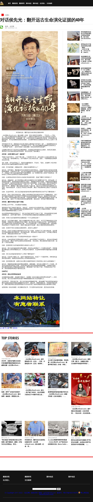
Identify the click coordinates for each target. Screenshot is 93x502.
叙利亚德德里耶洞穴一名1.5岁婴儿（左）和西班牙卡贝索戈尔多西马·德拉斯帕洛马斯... (86, 71)
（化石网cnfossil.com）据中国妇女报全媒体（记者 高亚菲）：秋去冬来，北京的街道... (81, 411)
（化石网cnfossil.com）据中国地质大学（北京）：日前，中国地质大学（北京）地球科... (35, 361)
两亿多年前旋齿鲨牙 (52, 389)
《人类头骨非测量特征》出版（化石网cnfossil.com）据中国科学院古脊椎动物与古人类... (86, 176)
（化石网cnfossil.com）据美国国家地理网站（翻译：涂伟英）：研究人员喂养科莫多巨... (86, 120)
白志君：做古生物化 (76, 438)
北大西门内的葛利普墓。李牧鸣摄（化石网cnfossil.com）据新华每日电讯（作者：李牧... (58, 362)
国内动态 (28, 3)
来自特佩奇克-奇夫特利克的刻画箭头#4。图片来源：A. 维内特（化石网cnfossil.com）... (86, 60)
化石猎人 (42, 3)
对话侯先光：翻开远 (29, 437)
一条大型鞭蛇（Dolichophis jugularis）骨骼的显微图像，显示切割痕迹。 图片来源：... (86, 108)
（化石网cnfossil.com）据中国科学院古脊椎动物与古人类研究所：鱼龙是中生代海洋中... (86, 200)
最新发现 (15, 3)
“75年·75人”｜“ (28, 388)
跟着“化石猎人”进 (5, 437)
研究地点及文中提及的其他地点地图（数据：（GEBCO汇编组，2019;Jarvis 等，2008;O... (86, 48)
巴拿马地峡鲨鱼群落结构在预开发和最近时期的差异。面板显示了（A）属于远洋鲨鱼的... (86, 144)
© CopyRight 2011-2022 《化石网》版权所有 (21, 493)
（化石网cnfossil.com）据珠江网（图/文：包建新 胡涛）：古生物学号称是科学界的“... (81, 361)
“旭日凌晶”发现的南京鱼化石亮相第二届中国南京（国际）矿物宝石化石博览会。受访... (11, 442)
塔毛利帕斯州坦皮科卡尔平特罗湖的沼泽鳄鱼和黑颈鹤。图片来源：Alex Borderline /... (86, 36)
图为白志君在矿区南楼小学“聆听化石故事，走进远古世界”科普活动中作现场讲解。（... (81, 442)
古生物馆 (49, 3)
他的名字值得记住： (52, 358)
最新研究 (22, 3)
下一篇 (7, 328)
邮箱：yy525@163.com (47, 493)
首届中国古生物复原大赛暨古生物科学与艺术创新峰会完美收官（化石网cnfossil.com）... (86, 188)
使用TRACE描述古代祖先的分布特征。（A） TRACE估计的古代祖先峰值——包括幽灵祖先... (86, 164)
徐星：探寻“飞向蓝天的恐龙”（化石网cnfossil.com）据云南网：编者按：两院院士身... (11, 394)
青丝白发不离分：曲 (76, 357)
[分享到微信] (1, 27)
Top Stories (10, 337)
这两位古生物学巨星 (52, 437)
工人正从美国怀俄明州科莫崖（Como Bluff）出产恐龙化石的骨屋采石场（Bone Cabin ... (58, 442)
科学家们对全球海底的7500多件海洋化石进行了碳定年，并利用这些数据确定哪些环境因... (86, 84)
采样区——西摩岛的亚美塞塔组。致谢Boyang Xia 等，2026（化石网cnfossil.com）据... (86, 133)
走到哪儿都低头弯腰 (76, 406)
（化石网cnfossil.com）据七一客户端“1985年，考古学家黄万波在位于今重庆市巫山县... (35, 392)
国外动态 (35, 3)
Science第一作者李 (29, 357)
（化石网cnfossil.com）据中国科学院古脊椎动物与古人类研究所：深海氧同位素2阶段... (86, 213)
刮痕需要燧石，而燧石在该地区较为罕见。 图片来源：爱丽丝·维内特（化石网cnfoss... (86, 95)
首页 (9, 3)
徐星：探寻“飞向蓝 (5, 389)
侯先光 (15, 328)
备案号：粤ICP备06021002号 (67, 493)
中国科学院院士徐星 (6, 358)
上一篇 (2, 328)
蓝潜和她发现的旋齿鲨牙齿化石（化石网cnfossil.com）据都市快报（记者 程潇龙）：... (58, 394)
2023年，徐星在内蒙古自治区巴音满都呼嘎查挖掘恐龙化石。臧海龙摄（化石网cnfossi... (11, 363)
